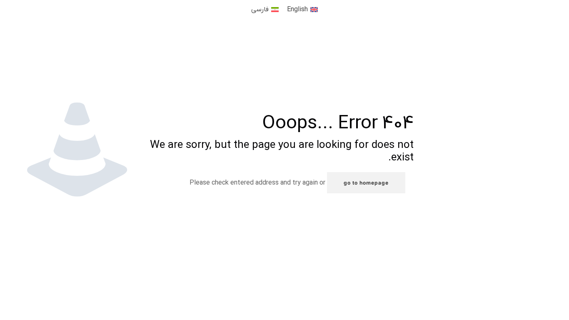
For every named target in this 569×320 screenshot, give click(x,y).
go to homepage (366, 183)
